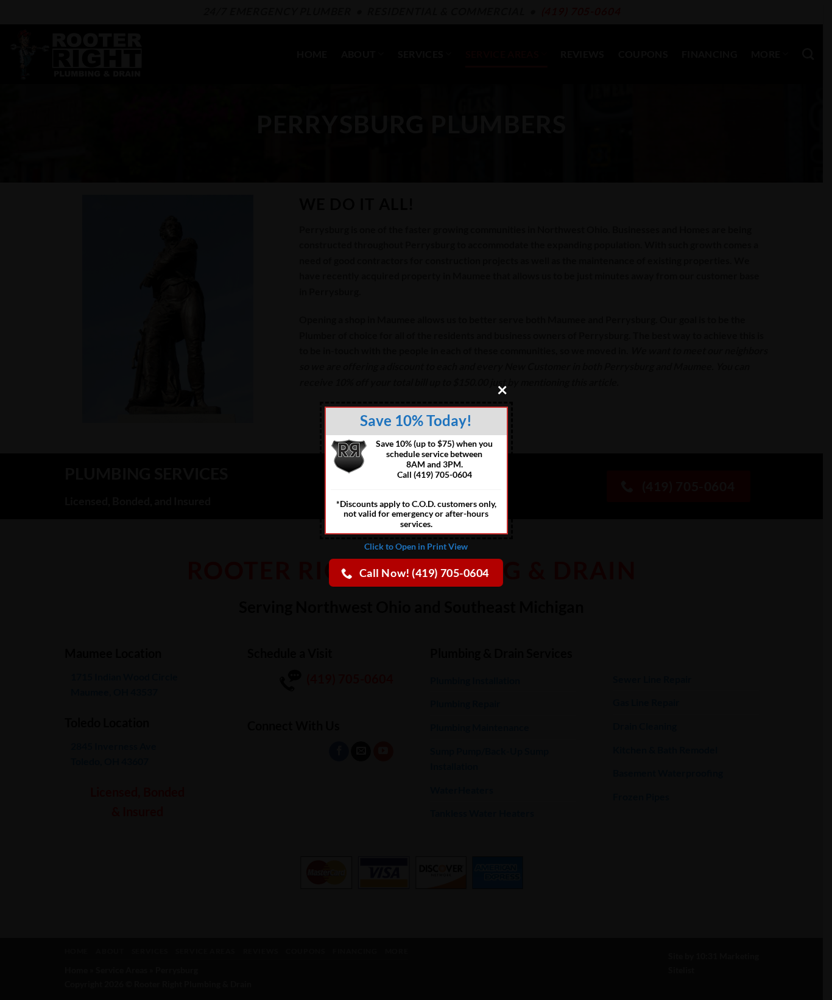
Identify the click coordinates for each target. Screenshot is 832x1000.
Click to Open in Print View (416, 546)
